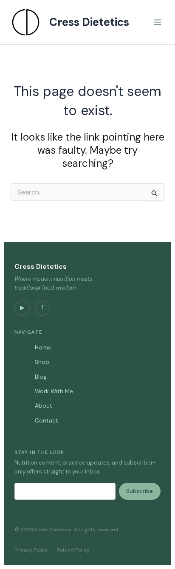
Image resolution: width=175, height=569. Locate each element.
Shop (42, 362)
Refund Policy (73, 549)
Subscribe (139, 491)
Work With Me (54, 391)
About (43, 405)
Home (43, 347)
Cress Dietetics (89, 22)
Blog (41, 376)
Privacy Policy (31, 549)
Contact (46, 420)
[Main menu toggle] (158, 22)
